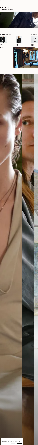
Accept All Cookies (19, 443)
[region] (12, 441)
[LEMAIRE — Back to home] (3, 0)
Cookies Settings (13, 443)
